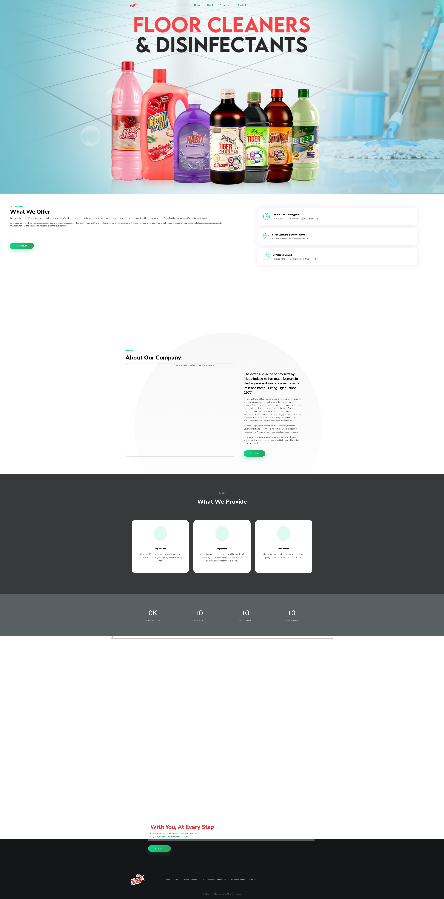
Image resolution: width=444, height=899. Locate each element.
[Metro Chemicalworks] (137, 5)
